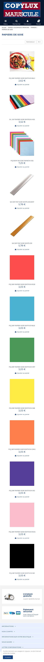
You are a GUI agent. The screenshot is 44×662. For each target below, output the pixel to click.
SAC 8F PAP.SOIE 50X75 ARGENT (22, 202)
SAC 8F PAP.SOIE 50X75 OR (22, 243)
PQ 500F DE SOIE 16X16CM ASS (22, 161)
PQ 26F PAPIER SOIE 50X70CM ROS (22, 532)
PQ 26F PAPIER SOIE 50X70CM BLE (22, 325)
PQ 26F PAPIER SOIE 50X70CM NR (22, 573)
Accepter (8, 657)
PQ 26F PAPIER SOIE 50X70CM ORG (22, 449)
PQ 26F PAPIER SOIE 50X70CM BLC (22, 78)
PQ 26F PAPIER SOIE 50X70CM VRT (22, 367)
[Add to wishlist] (20, 75)
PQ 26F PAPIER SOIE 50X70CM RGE (22, 284)
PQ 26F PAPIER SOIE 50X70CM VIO (22, 490)
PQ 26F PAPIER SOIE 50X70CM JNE (22, 408)
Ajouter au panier (23, 84)
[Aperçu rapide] (23, 75)
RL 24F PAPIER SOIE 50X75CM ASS (22, 119)
